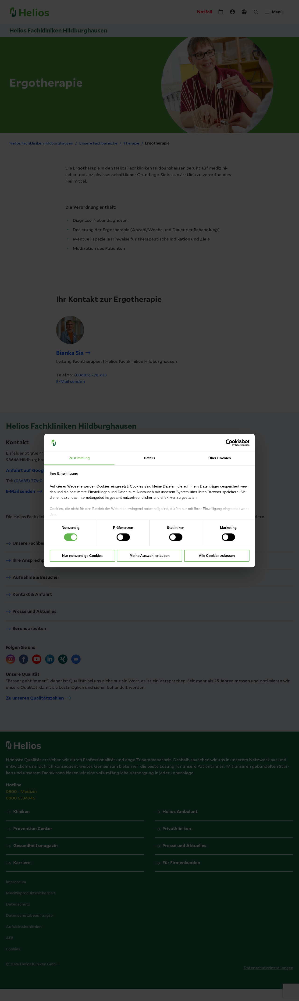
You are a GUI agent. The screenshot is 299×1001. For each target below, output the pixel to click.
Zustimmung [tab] (79, 458)
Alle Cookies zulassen (217, 556)
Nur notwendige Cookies (82, 556)
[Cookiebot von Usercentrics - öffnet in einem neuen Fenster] (229, 442)
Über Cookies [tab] (219, 458)
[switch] (123, 537)
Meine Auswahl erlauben (150, 556)
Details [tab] (149, 458)
